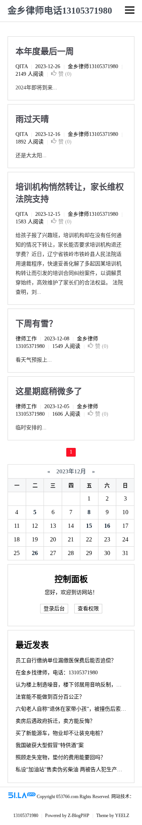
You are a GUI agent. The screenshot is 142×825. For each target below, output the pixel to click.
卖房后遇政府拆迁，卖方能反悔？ (55, 721)
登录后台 (54, 608)
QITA (22, 66)
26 (35, 553)
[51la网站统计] (22, 796)
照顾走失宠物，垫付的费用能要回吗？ (61, 757)
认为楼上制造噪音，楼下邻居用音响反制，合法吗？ (76, 685)
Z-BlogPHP (78, 815)
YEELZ (122, 815)
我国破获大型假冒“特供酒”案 (50, 745)
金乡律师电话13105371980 (60, 11)
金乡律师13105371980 (93, 66)
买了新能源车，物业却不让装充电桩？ (61, 733)
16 (107, 525)
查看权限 (88, 608)
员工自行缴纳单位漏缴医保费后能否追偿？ (66, 660)
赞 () (65, 74)
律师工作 (26, 339)
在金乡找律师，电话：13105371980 (57, 672)
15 (89, 525)
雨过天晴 (32, 119)
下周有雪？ (36, 323)
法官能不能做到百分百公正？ (50, 697)
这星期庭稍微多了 (49, 391)
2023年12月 (71, 471)
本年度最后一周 (45, 51)
